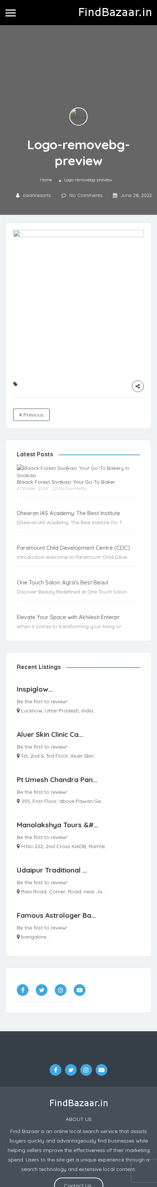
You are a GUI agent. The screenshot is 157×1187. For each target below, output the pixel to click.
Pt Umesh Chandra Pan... (57, 779)
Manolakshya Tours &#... (57, 824)
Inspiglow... (35, 689)
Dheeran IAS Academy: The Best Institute (68, 513)
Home (46, 179)
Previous (33, 414)
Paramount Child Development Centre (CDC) (73, 548)
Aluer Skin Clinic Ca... (50, 734)
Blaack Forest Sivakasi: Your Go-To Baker (66, 482)
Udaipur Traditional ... (52, 870)
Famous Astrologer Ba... (56, 915)
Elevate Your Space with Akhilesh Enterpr (68, 617)
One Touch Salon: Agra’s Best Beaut (62, 582)
